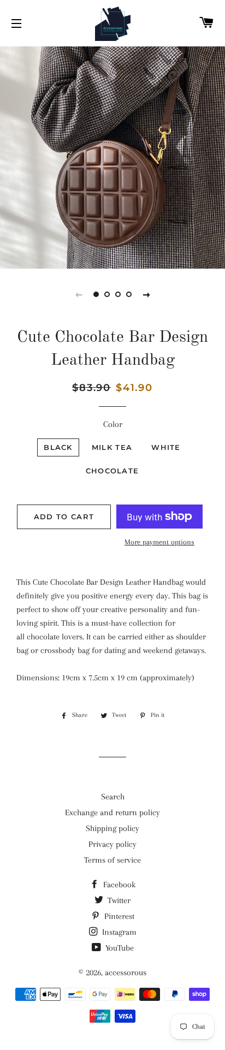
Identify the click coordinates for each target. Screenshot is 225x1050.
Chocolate (112, 470)
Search (113, 797)
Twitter (118, 900)
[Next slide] (146, 294)
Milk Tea (112, 447)
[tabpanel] (112, 156)
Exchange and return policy (112, 812)
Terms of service (112, 860)
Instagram (118, 932)
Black (58, 447)
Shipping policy (112, 828)
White (166, 447)
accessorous (125, 972)
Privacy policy (112, 844)
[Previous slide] (79, 294)
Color (112, 424)
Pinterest (118, 916)
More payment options (159, 542)
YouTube (118, 948)
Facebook (118, 884)
